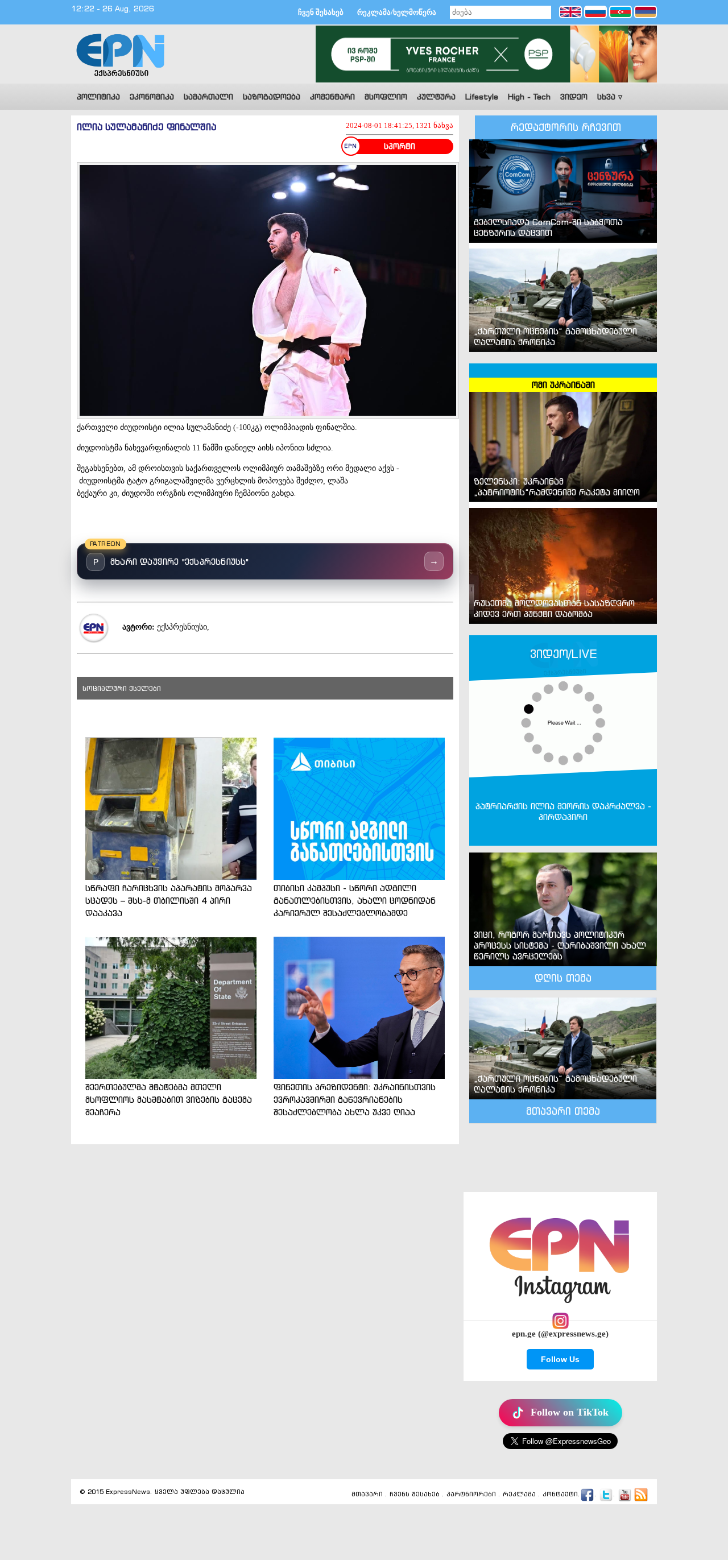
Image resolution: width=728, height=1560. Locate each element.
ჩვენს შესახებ (415, 1494)
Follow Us (560, 1359)
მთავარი (367, 1494)
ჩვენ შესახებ (321, 12)
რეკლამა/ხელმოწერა (396, 12)
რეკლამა (519, 1494)
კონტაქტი (560, 1494)
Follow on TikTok (570, 1412)
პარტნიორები (471, 1494)
